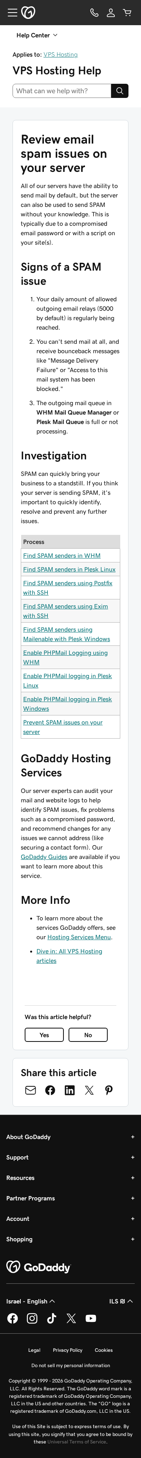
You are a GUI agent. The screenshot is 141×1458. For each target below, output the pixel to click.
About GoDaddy (28, 1137)
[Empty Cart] (127, 12)
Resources (20, 1177)
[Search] (119, 91)
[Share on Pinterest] (109, 1090)
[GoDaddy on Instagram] (32, 1322)
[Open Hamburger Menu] (9, 12)
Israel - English (26, 1301)
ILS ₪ (117, 1301)
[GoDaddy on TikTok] (51, 1322)
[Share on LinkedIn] (70, 1090)
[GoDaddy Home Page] (38, 1267)
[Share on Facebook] (50, 1090)
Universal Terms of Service (76, 1441)
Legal (34, 1350)
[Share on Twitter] (89, 1090)
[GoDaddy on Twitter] (71, 1322)
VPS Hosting (60, 54)
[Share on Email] (30, 1090)
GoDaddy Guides (44, 856)
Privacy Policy (67, 1350)
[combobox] (62, 90)
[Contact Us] (94, 12)
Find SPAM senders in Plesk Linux (69, 569)
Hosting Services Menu (79, 937)
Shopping (19, 1239)
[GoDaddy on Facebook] (12, 1322)
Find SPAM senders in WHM (62, 555)
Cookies (104, 1350)
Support (17, 1157)
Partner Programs (30, 1198)
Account (17, 1218)
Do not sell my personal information (70, 1365)
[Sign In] (110, 12)
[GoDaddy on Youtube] (91, 1322)
